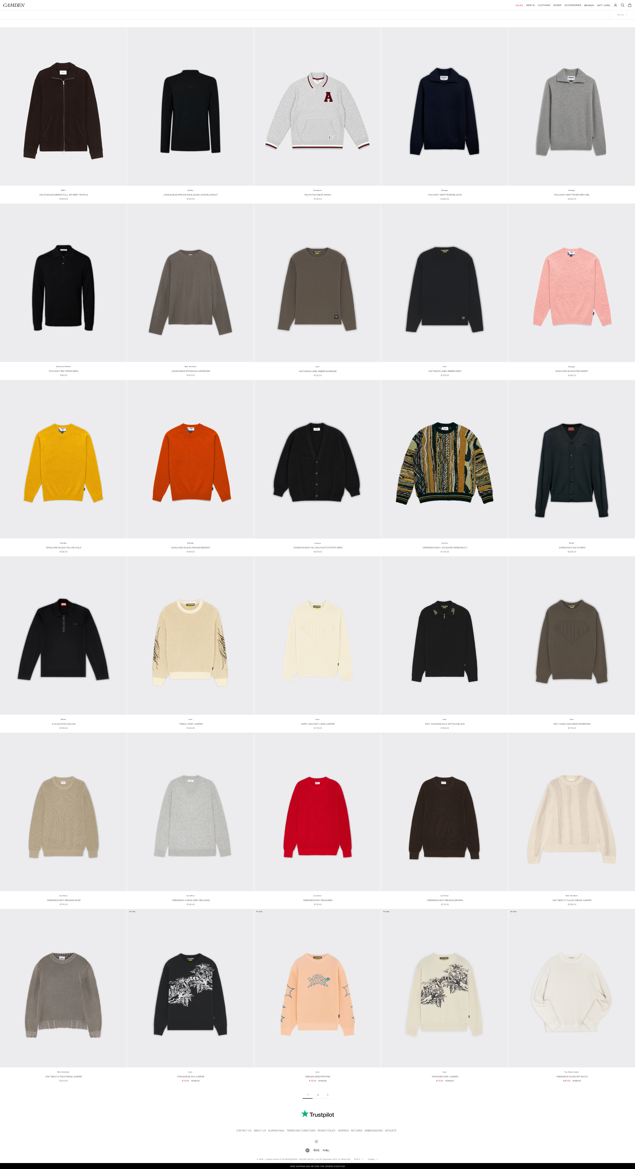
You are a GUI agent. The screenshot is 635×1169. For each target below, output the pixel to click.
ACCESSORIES (318, 637)
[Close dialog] (350, 547)
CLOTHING (317, 627)
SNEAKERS (317, 617)
